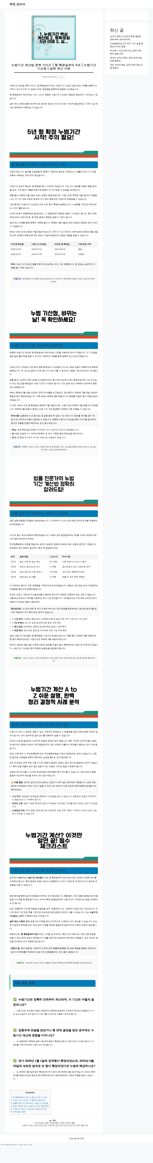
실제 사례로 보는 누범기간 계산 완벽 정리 (30, 1106)
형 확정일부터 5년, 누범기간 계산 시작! (29, 1097)
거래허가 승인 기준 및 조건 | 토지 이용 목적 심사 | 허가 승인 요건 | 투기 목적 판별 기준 (55, 1125)
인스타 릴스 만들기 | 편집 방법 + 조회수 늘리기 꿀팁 (55, 1123)
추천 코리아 (17, 4)
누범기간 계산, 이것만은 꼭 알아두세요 (29, 1109)
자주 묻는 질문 (18, 1112)
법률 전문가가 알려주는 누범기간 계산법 (29, 1103)
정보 (54, 1120)
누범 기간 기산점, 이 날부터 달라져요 (28, 1100)
